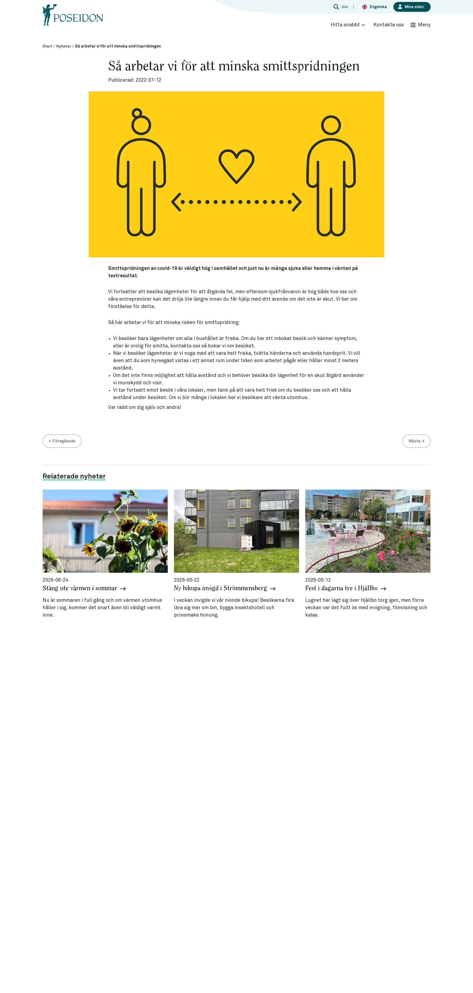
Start (47, 46)
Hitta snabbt (345, 24)
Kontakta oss (388, 24)
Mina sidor (414, 7)
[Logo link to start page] (73, 19)
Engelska (378, 7)
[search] (340, 7)
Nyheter (63, 46)
